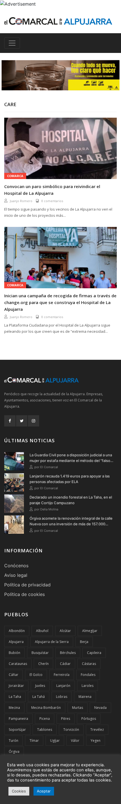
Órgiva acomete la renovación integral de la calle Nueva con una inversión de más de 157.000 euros (71, 521)
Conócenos (16, 565)
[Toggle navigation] (12, 43)
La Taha (15, 696)
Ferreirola (62, 674)
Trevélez (97, 729)
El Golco (36, 674)
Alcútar (65, 630)
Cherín (43, 663)
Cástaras (89, 663)
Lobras (61, 696)
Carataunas (18, 663)
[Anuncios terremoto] (60, 75)
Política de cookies (24, 594)
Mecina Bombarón (46, 707)
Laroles (87, 685)
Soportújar (17, 729)
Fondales (88, 674)
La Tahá (38, 696)
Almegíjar (89, 630)
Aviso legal (15, 575)
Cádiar (65, 663)
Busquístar (40, 652)
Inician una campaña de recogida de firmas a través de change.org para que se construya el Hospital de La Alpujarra (60, 302)
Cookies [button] (19, 791)
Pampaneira (18, 718)
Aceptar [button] (44, 791)
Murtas (77, 707)
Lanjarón (63, 685)
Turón (13, 740)
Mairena (85, 696)
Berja (84, 641)
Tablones (44, 729)
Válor (75, 740)
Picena (44, 718)
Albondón (17, 630)
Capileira (94, 652)
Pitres (65, 718)
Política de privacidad (27, 585)
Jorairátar (16, 685)
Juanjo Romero (21, 201)
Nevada (100, 707)
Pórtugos (88, 718)
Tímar (34, 740)
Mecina (14, 707)
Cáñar (13, 674)
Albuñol (42, 630)
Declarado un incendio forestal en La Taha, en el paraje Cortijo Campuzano (71, 500)
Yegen (95, 740)
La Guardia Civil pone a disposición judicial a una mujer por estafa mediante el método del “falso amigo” (71, 458)
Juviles (40, 685)
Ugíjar (55, 740)
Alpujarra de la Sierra (52, 641)
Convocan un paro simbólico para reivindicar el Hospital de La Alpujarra (52, 190)
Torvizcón (71, 729)
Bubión (14, 652)
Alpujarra (16, 641)
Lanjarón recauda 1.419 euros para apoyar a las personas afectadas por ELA (70, 479)
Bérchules (68, 652)
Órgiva (14, 751)
